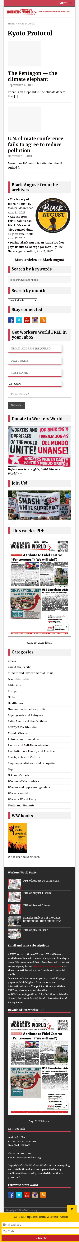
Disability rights (19, 679)
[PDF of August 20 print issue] (14, 887)
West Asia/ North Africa (23, 781)
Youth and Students (21, 805)
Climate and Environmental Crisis (30, 673)
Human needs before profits (26, 709)
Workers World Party (22, 799)
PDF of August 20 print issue (41, 880)
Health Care (16, 703)
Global (12, 697)
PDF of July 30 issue (35, 930)
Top (10, 769)
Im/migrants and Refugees (25, 715)
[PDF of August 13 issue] (14, 899)
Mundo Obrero (18, 733)
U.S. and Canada (18, 775)
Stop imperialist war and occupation (32, 763)
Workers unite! (18, 793)
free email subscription (48, 966)
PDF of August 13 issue (37, 893)
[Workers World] (39, 12)
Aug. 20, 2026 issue (39, 642)
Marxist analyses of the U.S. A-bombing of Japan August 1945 (42, 919)
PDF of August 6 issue (36, 905)
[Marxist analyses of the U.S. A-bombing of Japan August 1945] (14, 924)
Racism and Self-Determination (29, 745)
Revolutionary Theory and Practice (31, 751)
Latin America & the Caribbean (28, 721)
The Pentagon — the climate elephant (32, 76)
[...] (16, 96)
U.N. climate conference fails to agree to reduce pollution (35, 145)
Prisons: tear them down (24, 739)
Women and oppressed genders (29, 787)
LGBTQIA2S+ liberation (23, 727)
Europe (12, 691)
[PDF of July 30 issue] (14, 936)
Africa (12, 661)
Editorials (14, 685)
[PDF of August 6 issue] (14, 912)
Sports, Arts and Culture (24, 757)
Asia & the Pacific (19, 667)
